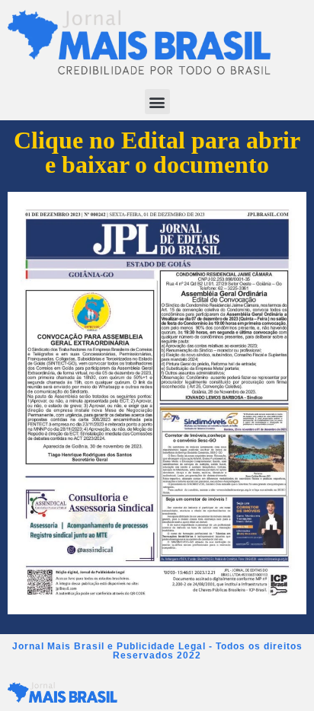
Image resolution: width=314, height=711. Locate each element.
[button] (157, 101)
